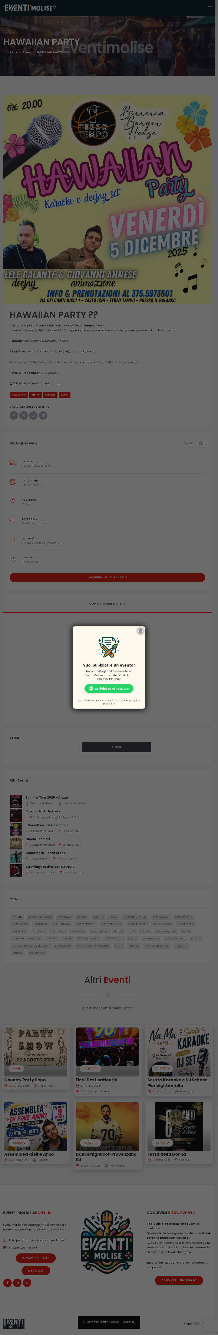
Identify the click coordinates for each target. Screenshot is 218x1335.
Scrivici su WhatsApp (109, 688)
